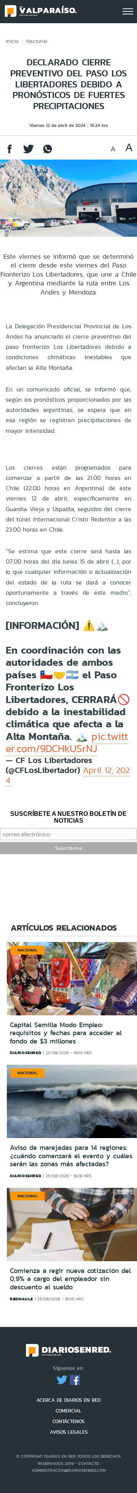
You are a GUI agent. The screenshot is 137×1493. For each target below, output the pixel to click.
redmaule (21, 1299)
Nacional (37, 41)
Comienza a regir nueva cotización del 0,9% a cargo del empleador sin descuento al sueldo (70, 1279)
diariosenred (25, 1053)
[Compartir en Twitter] (28, 152)
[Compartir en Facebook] (9, 152)
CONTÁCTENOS (68, 1421)
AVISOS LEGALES (69, 1432)
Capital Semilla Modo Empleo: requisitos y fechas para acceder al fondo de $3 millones (66, 1033)
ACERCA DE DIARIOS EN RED (68, 1400)
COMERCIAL (68, 1410)
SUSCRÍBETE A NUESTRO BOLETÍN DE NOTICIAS (68, 817)
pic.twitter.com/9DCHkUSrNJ (67, 742)
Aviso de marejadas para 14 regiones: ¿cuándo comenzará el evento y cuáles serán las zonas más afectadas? (71, 1156)
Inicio (12, 41)
